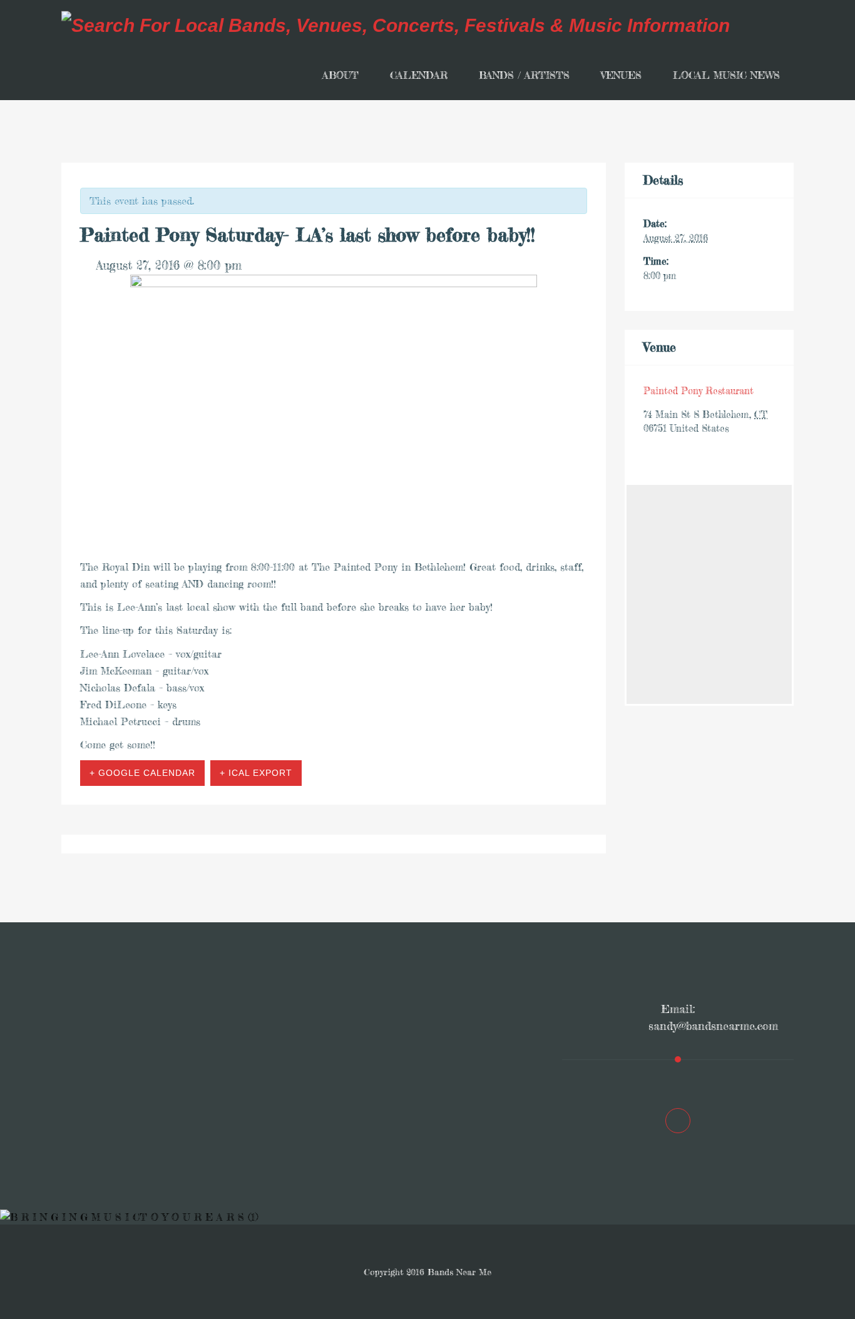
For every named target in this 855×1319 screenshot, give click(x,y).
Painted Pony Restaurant (698, 391)
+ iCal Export (256, 773)
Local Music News (726, 75)
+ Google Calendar (142, 773)
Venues (621, 75)
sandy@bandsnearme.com (713, 1025)
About (340, 75)
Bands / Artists (524, 75)
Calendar (419, 75)
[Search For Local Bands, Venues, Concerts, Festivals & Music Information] (395, 25)
